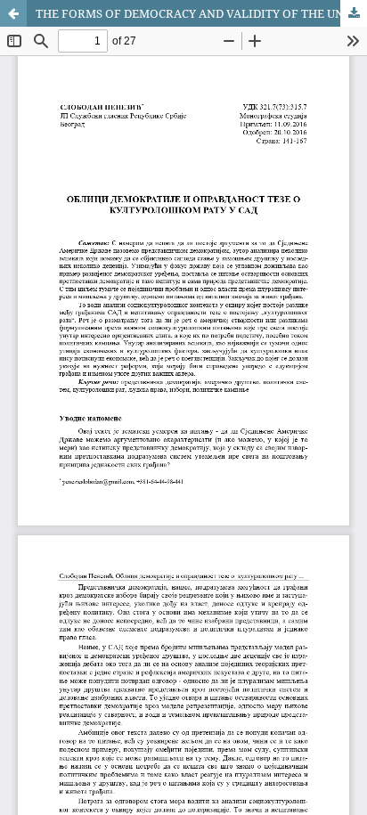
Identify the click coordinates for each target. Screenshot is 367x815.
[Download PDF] (353, 13)
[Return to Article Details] (13, 13)
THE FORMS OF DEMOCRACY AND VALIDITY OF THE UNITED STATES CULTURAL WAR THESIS (201, 13)
